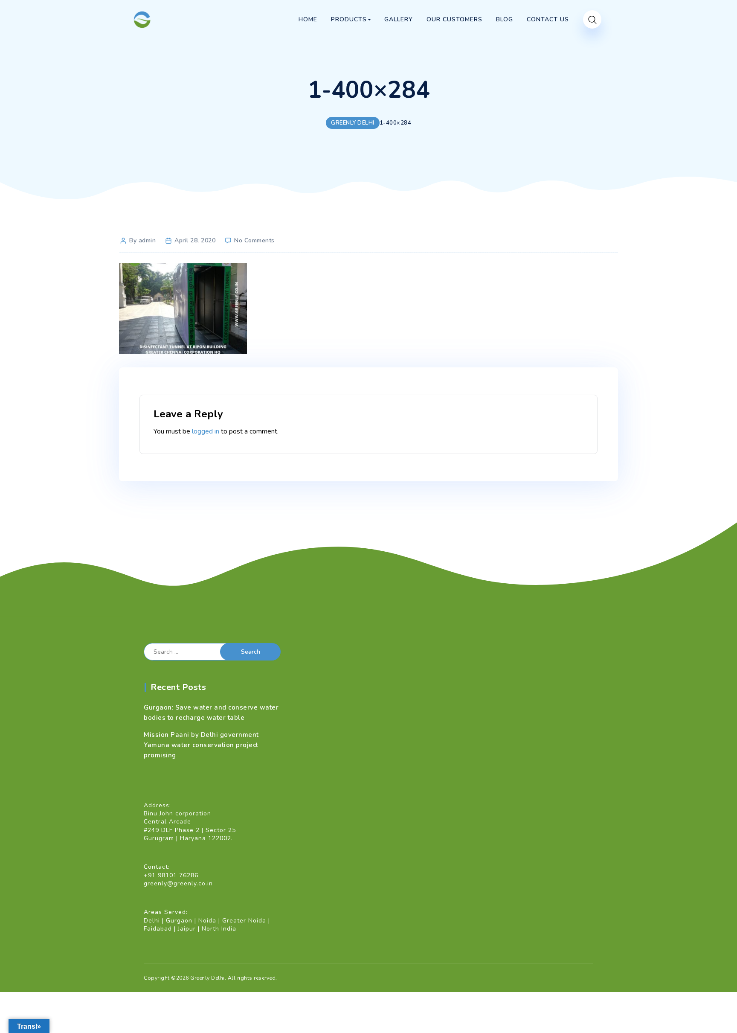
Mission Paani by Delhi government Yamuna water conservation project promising (201, 744)
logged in (205, 431)
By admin (142, 240)
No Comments (254, 240)
